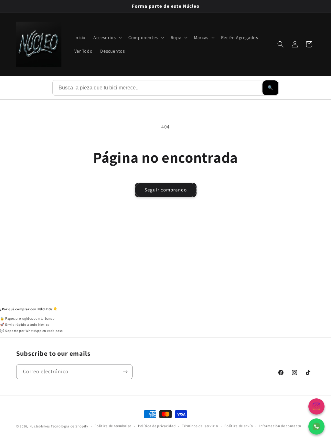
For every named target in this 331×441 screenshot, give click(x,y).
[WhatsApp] (316, 426)
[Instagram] (316, 406)
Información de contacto (280, 426)
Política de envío (238, 426)
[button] (107, 37)
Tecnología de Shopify (69, 426)
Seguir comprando (165, 190)
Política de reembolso (113, 426)
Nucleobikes (39, 426)
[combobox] (157, 87)
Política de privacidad (157, 426)
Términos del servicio (200, 426)
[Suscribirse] (125, 371)
